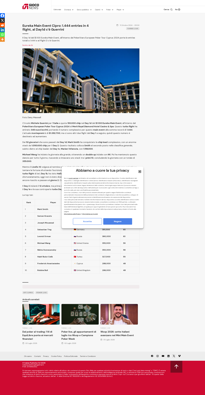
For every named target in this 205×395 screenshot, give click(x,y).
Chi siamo (28, 356)
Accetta (87, 221)
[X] (2, 20)
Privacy (46, 356)
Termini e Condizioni (88, 356)
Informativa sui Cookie (90, 214)
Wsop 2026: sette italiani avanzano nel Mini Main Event (117, 333)
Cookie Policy (56, 356)
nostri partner (73, 178)
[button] (140, 171)
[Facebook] (2, 15)
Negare (117, 221)
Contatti (37, 356)
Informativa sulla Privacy (72, 214)
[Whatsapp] (2, 34)
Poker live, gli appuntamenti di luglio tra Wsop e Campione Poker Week (78, 335)
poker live (42, 293)
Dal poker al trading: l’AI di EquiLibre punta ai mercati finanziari (37, 335)
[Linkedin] (2, 29)
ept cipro (28, 293)
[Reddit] (2, 25)
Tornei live (132, 29)
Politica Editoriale (71, 356)
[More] (2, 39)
